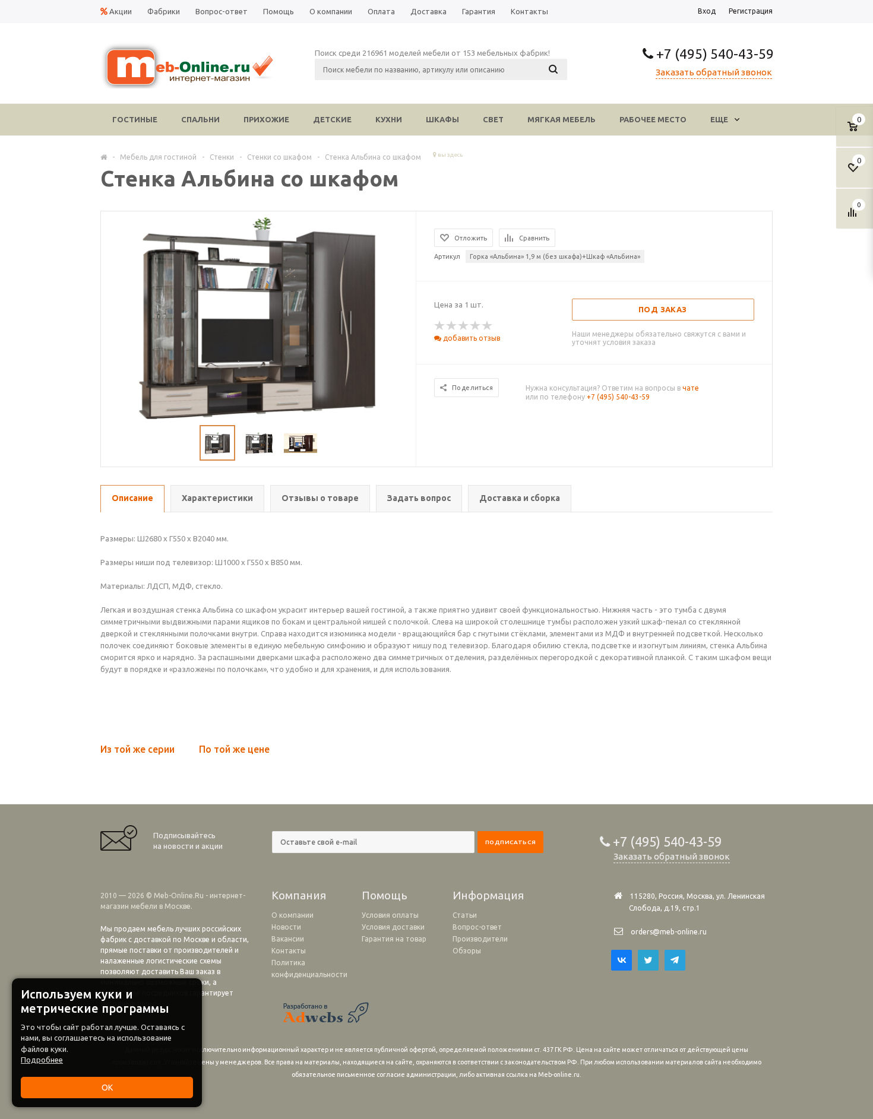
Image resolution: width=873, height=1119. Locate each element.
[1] (440, 326)
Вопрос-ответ (477, 927)
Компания (298, 895)
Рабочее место (653, 119)
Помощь (384, 895)
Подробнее (42, 1059)
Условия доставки (393, 927)
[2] (452, 326)
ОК (107, 1087)
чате (690, 388)
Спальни (200, 119)
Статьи (465, 915)
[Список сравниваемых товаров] (854, 216)
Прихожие (266, 119)
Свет (493, 119)
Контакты (288, 951)
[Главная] (103, 157)
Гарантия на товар (394, 939)
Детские (332, 119)
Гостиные (134, 119)
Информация (488, 895)
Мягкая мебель (561, 119)
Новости (286, 927)
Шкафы (442, 119)
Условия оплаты (390, 915)
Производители (480, 939)
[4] (476, 326)
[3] (464, 326)
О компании (292, 915)
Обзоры (467, 951)
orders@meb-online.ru (669, 932)
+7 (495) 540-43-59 (713, 53)
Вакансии (287, 939)
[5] (488, 326)
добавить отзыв (470, 338)
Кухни (388, 119)
